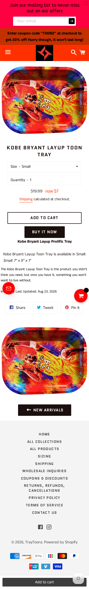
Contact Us (44, 512)
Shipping (26, 199)
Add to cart (44, 582)
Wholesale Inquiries (44, 470)
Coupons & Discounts (44, 478)
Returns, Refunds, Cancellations (44, 488)
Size (14, 166)
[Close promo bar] (86, 3)
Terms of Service (44, 505)
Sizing (44, 456)
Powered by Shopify (61, 542)
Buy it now (44, 232)
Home (44, 434)
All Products (44, 448)
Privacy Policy (44, 497)
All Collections (44, 441)
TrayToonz (33, 542)
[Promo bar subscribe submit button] (72, 21)
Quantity (18, 180)
